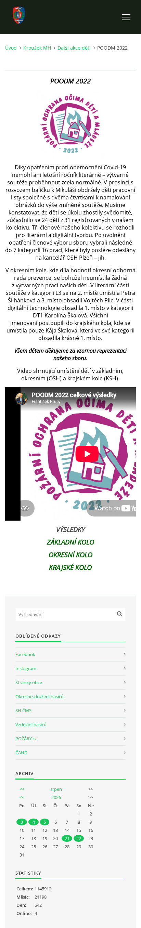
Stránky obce (28, 682)
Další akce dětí (74, 47)
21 (67, 838)
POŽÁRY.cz (26, 738)
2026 (56, 797)
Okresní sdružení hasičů (39, 696)
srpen (56, 789)
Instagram (25, 668)
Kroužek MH (37, 47)
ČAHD (21, 752)
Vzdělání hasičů (31, 724)
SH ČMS (23, 710)
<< (22, 789)
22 (78, 838)
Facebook (25, 654)
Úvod (11, 47)
